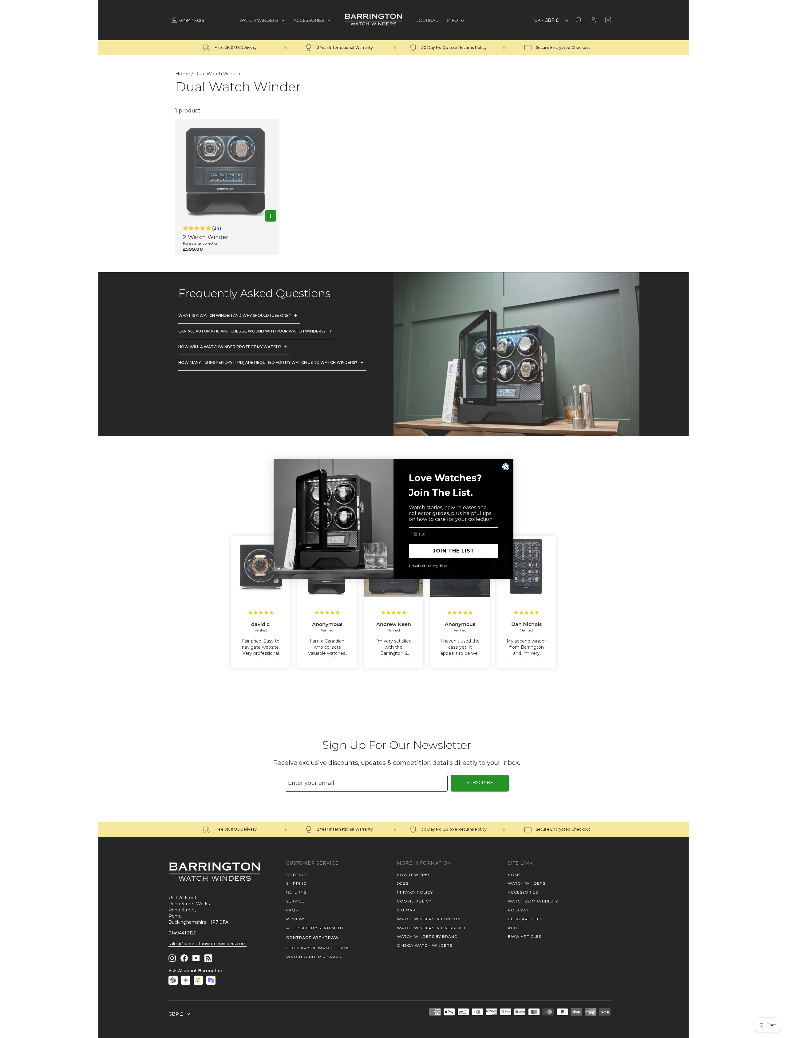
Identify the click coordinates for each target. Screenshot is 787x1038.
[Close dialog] (505, 467)
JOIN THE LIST (453, 551)
